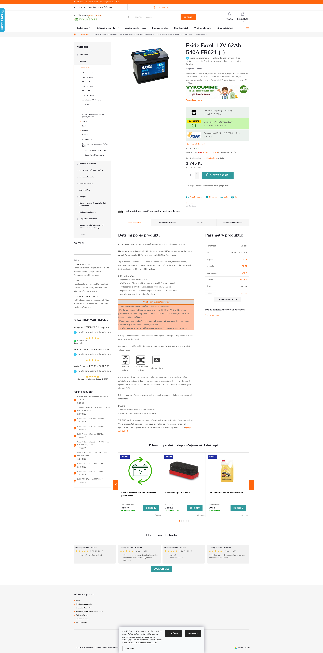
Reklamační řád (82, 615)
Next (251, 485)
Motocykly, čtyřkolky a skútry (91, 170)
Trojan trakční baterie (88, 219)
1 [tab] (179, 521)
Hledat (188, 17)
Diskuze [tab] (200, 223)
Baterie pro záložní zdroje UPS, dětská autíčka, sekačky (92, 226)
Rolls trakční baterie (87, 212)
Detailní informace (193, 100)
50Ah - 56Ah (87, 77)
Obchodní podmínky (88, 7)
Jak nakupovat (81, 622)
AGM (87, 104)
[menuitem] (84, 28)
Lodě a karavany (86, 183)
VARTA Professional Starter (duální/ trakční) (93, 115)
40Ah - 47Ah (87, 73)
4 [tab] (186, 521)
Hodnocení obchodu (161, 535)
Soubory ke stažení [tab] (167, 223)
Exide (84, 126)
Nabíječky (83, 196)
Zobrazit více (161, 569)
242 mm (243, 279)
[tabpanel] (140, 484)
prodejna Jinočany (210, 158)
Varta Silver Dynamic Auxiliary (96, 150)
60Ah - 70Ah (87, 82)
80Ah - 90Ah (87, 91)
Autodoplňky (84, 190)
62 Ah (244, 266)
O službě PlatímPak (107, 7)
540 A (244, 273)
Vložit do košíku (219, 175)
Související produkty (231, 223)
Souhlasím (193, 633)
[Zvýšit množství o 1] (197, 173)
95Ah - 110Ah (88, 95)
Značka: (191, 203)
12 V (245, 259)
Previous (115, 485)
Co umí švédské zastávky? (86, 297)
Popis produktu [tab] (134, 223)
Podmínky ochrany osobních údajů (89, 611)
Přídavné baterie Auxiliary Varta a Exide (95, 145)
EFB (86, 109)
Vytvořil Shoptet (243, 648)
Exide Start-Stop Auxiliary (95, 155)
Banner (85, 135)
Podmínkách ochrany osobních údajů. (140, 642)
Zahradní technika (86, 177)
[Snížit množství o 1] (197, 177)
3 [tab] (183, 521)
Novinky (82, 61)
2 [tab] (181, 521)
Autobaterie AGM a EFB (91, 100)
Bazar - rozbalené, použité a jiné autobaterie (92, 204)
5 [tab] (188, 521)
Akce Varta (84, 55)
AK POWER (87, 139)
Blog (75, 7)
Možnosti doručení (197, 144)
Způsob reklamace (83, 619)
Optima (85, 130)
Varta (84, 121)
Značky (82, 234)
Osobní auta (85, 68)
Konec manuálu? (82, 264)
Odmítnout (173, 633)
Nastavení (129, 648)
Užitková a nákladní (87, 164)
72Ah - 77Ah (87, 86)
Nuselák (78, 281)
